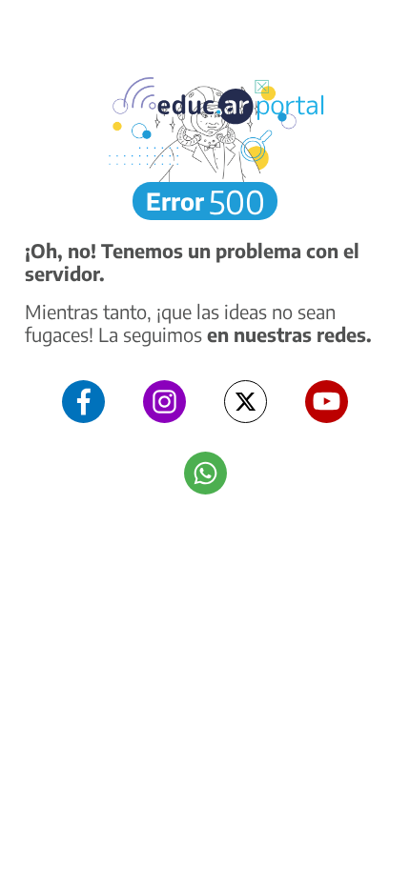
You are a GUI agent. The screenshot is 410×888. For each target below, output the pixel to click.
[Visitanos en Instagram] (164, 402)
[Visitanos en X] (245, 402)
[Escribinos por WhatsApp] (205, 473)
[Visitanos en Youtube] (326, 402)
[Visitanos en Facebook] (83, 402)
